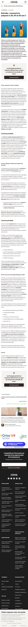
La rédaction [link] (17, 600)
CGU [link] (3, 584)
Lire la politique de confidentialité (7, 621)
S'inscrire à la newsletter (14, 467)
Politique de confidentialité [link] (7, 586)
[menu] (3, 2)
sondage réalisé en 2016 (7, 171)
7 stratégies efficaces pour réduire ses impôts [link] (7, 502)
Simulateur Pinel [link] (5, 605)
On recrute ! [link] (17, 586)
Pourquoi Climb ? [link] (18, 581)
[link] (14, 2)
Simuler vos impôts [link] (6, 603)
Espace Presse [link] (18, 595)
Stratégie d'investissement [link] (20, 592)
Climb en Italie (18, 609)
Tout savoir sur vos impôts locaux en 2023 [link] (7, 494)
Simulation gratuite (14, 77)
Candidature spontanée (20, 589)
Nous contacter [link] (5, 608)
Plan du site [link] (4, 589)
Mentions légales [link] (5, 581)
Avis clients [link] (17, 606)
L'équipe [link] (17, 584)
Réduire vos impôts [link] (6, 600)
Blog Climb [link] (17, 597)
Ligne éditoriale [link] (18, 603)
